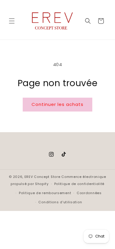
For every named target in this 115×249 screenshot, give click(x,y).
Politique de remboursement (45, 193)
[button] (11, 20)
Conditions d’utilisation (60, 202)
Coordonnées (89, 193)
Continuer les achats (57, 104)
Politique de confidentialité (79, 183)
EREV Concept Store (42, 176)
